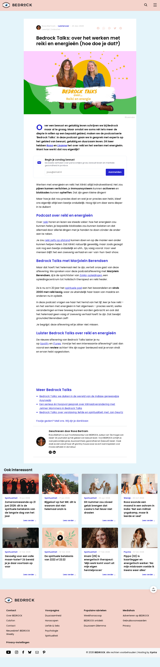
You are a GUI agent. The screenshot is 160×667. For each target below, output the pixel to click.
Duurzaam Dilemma (95, 625)
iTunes (57, 343)
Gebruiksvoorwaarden (135, 620)
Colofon (10, 620)
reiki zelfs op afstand (57, 240)
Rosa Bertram (48, 26)
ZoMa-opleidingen (91, 275)
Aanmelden (115, 172)
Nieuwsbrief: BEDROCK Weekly (18, 632)
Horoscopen (51, 620)
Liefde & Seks (52, 625)
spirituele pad (73, 288)
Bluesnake (130, 117)
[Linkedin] (54, 452)
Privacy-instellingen (17, 642)
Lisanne (62, 145)
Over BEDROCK (14, 615)
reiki (45, 222)
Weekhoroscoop (93, 615)
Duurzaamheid (53, 615)
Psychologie (51, 630)
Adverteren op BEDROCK (136, 615)
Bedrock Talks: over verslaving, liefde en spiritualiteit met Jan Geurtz (81, 412)
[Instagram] (50, 452)
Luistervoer (63, 26)
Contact (10, 625)
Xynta (153, 652)
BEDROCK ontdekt (93, 620)
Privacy (127, 625)
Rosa (50, 145)
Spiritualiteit (51, 635)
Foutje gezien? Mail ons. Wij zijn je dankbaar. (62, 421)
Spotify (44, 343)
